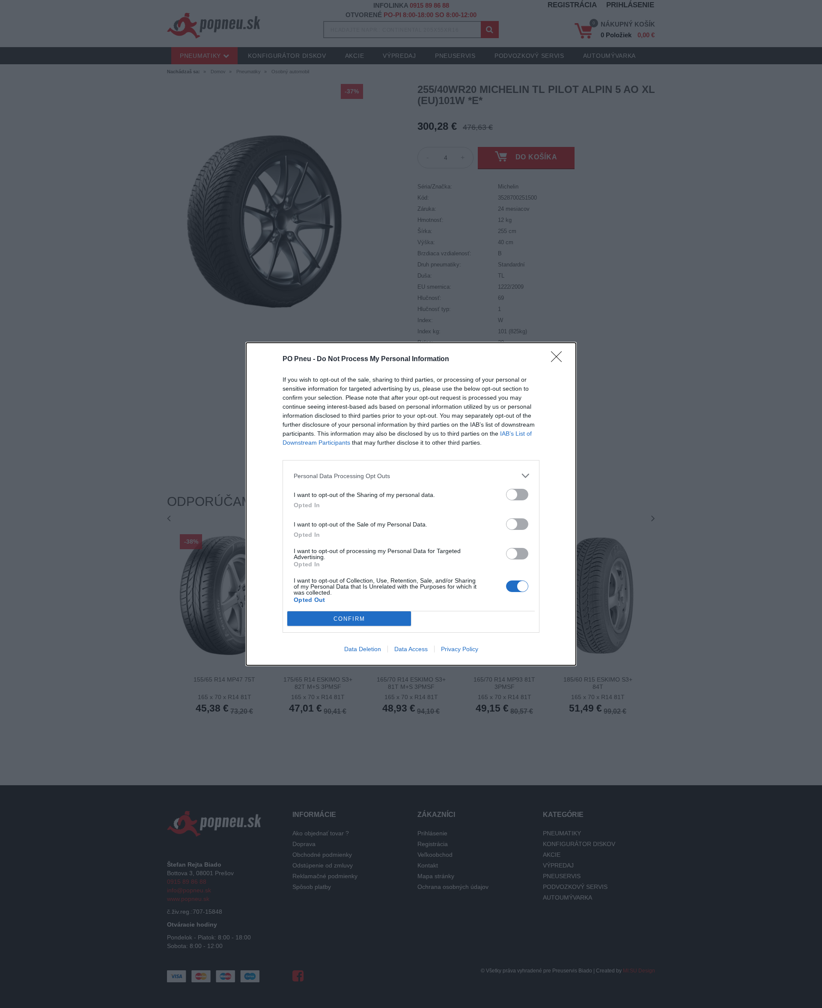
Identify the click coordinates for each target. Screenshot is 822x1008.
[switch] (517, 494)
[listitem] (411, 475)
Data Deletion (362, 649)
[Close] (559, 359)
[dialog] (411, 504)
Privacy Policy (459, 649)
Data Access (411, 649)
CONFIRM (349, 619)
